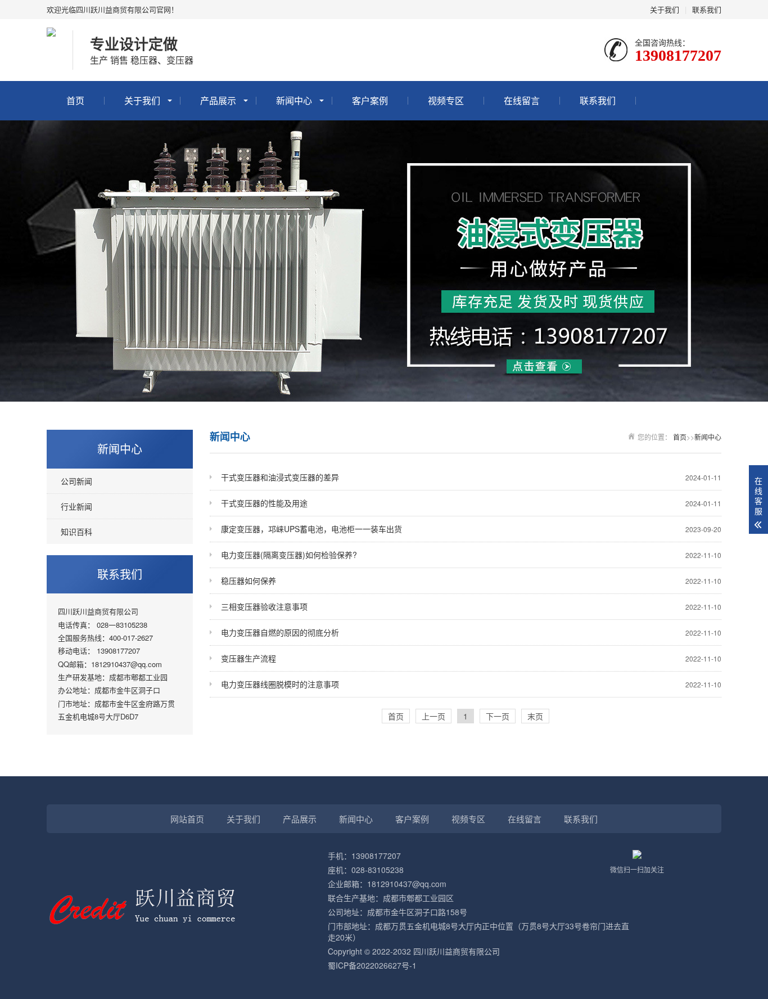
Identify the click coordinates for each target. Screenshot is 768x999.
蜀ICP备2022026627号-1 (372, 965)
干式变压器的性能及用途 (471, 502)
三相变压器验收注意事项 (471, 606)
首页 (75, 100)
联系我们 (706, 9)
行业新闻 (76, 506)
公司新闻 (76, 481)
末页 (535, 716)
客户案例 (370, 100)
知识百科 (76, 531)
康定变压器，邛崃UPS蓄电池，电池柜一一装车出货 (471, 528)
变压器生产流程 (471, 658)
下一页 (497, 716)
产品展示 (218, 100)
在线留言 (522, 100)
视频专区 (446, 100)
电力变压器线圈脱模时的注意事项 (471, 684)
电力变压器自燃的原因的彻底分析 (471, 632)
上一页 (433, 716)
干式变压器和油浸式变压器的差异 (471, 477)
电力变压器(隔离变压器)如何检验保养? (471, 554)
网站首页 (187, 819)
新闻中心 (294, 100)
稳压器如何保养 (471, 580)
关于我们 (664, 9)
